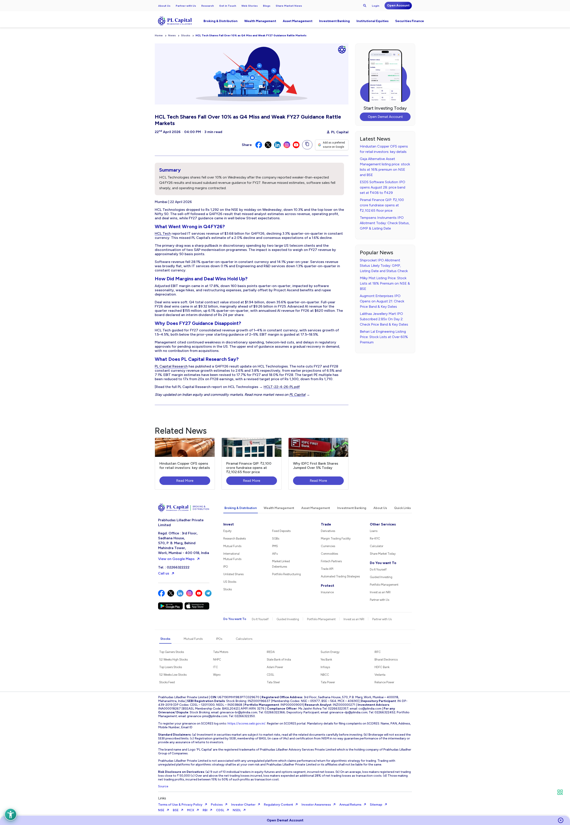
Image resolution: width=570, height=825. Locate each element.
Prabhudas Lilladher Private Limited (181, 522)
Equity (227, 531)
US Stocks (229, 581)
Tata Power (328, 682)
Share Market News (289, 5)
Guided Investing (381, 577)
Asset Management (297, 21)
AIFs (275, 553)
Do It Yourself (378, 569)
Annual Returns (350, 805)
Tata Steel (273, 682)
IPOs (219, 639)
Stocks (185, 35)
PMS (275, 546)
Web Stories (249, 5)
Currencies (328, 546)
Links (162, 798)
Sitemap (376, 805)
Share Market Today (383, 553)
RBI (205, 810)
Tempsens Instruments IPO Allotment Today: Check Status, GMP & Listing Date (385, 222)
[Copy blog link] (307, 144)
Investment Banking (334, 21)
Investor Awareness (316, 805)
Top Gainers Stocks (171, 652)
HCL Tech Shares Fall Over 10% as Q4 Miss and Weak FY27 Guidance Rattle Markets (250, 35)
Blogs (266, 5)
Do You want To (383, 563)
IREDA (271, 652)
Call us (163, 573)
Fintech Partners (331, 561)
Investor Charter (243, 805)
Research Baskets (234, 538)
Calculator (376, 546)
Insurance (327, 592)
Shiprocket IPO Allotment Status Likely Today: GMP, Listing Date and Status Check (384, 265)
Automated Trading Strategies (340, 576)
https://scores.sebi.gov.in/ (246, 723)
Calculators (244, 639)
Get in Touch (227, 5)
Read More (184, 480)
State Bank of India (279, 659)
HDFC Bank (382, 667)
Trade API (327, 569)
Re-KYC (375, 538)
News (172, 35)
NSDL (237, 810)
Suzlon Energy (330, 652)
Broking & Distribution (221, 21)
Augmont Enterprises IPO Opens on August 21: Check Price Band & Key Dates (382, 301)
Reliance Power (384, 682)
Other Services (383, 524)
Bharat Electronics (386, 659)
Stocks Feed (167, 682)
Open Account (398, 5)
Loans (373, 531)
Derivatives (328, 531)
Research (207, 5)
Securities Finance (409, 21)
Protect (327, 585)
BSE (176, 810)
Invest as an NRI (380, 592)
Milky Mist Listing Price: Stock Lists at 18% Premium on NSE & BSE (385, 283)
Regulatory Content (278, 805)
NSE (161, 810)
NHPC (217, 659)
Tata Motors (220, 652)
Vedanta (380, 674)
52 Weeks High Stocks (173, 659)
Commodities (329, 553)
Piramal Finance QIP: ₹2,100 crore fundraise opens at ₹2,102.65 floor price (382, 205)
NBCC (325, 674)
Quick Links (402, 508)
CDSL (270, 674)
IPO (225, 566)
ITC (215, 667)
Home (159, 35)
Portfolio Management (384, 584)
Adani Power (275, 667)
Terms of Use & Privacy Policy (180, 805)
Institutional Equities (372, 21)
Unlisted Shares (233, 574)
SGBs (275, 538)
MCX (190, 810)
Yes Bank (326, 659)
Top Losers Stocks (170, 667)
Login (375, 5)
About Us (164, 5)
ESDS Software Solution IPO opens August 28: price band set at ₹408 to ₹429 (382, 187)
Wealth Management (260, 21)
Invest (228, 524)
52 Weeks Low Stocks (173, 674)
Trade (326, 524)
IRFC (378, 652)
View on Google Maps (176, 559)
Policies (217, 805)
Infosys (325, 667)
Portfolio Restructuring (286, 574)
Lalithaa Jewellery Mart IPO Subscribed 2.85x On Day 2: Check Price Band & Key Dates (384, 319)
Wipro (216, 674)
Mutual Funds (232, 546)
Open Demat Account (385, 117)
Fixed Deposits (281, 531)
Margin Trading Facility (336, 538)
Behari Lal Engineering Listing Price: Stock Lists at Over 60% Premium (384, 336)
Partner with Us (186, 5)
